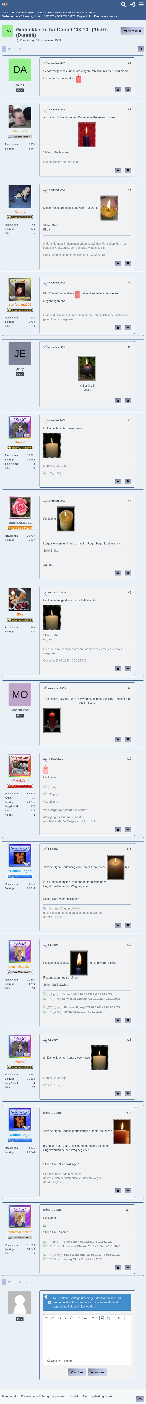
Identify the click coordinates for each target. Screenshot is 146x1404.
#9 (129, 688)
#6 (129, 420)
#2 (129, 109)
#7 (129, 500)
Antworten (97, 1372)
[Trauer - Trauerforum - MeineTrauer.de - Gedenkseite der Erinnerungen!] (4, 4)
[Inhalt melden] (118, 89)
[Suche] (123, 4)
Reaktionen (11, 144)
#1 (129, 63)
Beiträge (9, 148)
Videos (9, 814)
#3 (129, 189)
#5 (129, 347)
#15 (128, 1210)
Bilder (8, 233)
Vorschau (77, 1372)
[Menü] (141, 4)
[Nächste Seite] (25, 49)
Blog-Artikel (11, 463)
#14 (128, 1112)
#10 (128, 758)
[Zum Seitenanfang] (140, 1399)
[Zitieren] (128, 89)
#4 (129, 282)
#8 (129, 592)
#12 (128, 944)
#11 (129, 849)
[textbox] (87, 1339)
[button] (60, 1361)
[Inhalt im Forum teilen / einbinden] (141, 49)
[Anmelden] (132, 4)
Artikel (8, 797)
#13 (128, 1039)
